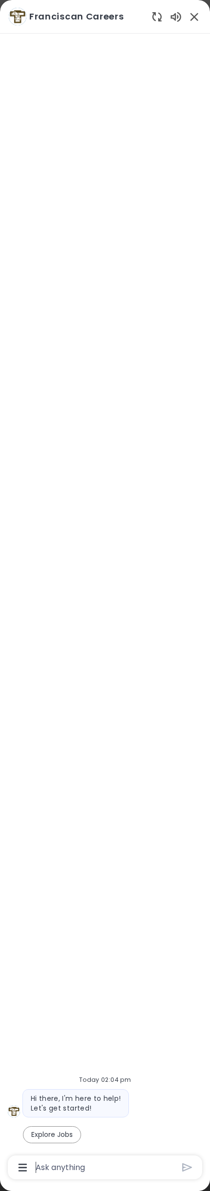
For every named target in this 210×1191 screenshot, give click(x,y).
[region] (105, 591)
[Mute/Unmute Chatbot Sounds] (175, 16)
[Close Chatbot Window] (194, 16)
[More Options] (23, 1167)
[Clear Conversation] (157, 16)
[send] (187, 1167)
